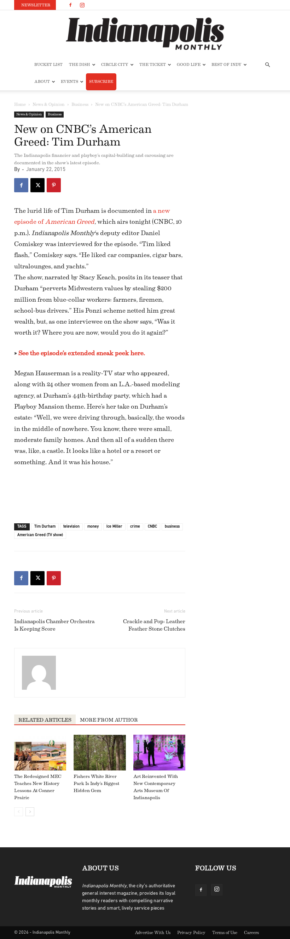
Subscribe (101, 82)
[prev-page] (18, 811)
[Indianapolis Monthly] (145, 33)
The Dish (79, 65)
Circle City (114, 65)
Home (20, 104)
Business (79, 104)
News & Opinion (49, 104)
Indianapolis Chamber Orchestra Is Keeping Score (54, 625)
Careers (251, 933)
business (172, 527)
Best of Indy (226, 65)
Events (69, 82)
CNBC (152, 527)
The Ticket (152, 65)
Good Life (189, 65)
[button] (267, 65)
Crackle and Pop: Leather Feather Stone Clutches (154, 625)
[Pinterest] (54, 185)
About (42, 82)
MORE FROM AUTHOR (109, 720)
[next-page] (29, 811)
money (93, 527)
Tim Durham (45, 527)
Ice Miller (114, 527)
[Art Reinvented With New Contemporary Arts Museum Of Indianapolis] (159, 752)
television (71, 527)
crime (135, 527)
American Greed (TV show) (40, 535)
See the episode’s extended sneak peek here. (81, 353)
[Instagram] (82, 5)
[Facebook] (70, 5)
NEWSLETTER (35, 5)
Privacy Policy (191, 933)
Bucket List (48, 65)
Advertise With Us (152, 933)
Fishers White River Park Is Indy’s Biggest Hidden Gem (96, 783)
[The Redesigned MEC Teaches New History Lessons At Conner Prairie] (40, 752)
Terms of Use (224, 933)
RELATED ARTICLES (44, 720)
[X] (37, 185)
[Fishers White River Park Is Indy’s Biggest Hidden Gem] (100, 752)
